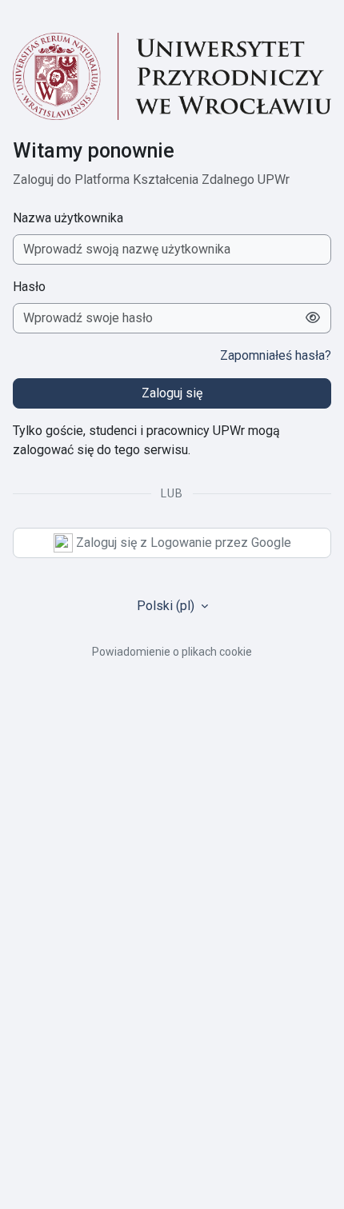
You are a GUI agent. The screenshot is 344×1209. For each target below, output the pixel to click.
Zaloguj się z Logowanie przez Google (182, 542)
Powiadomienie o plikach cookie (172, 651)
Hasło (29, 286)
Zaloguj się (172, 393)
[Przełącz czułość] (313, 318)
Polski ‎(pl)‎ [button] (167, 605)
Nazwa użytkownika (68, 217)
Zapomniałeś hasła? (275, 355)
